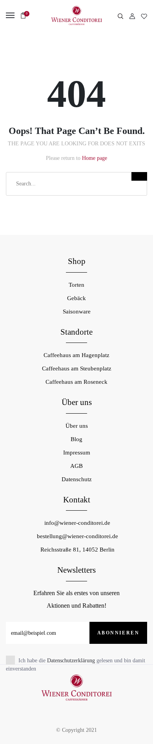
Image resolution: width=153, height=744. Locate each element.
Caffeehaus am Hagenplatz (76, 355)
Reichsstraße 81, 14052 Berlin (77, 549)
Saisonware (77, 311)
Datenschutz (77, 479)
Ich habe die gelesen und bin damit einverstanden (75, 665)
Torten (76, 285)
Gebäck (76, 298)
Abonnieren (118, 633)
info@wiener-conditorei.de (77, 523)
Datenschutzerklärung (71, 660)
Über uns (77, 426)
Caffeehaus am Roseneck (76, 382)
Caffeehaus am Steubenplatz (76, 368)
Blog (76, 439)
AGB (76, 466)
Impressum (76, 452)
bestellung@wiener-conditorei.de (77, 536)
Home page (94, 158)
